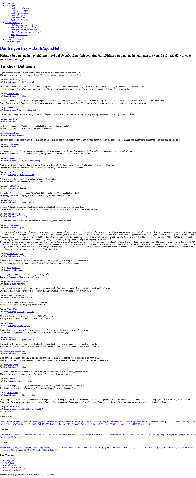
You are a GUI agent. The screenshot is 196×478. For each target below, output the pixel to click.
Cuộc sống (6, 435)
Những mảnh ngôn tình (15, 39)
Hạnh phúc (21, 96)
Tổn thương (30, 174)
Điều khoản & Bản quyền (16, 468)
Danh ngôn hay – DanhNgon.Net (29, 48)
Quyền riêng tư (11, 465)
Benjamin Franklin (24, 448)
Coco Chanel (12, 200)
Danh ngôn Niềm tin (19, 15)
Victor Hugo (12, 309)
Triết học (20, 135)
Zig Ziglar (52, 450)
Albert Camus (7, 448)
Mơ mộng (21, 284)
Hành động (30, 435)
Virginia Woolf (13, 214)
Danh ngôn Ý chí (18, 18)
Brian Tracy (40, 448)
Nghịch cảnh (30, 110)
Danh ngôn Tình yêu (19, 10)
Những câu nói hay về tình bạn (24, 30)
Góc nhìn (21, 395)
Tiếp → (8, 411)
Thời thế (30, 311)
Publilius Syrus (13, 186)
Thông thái (39, 161)
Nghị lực (20, 110)
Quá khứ (20, 82)
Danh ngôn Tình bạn (19, 13)
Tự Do (191, 435)
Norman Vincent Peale (16, 351)
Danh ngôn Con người (11, 422)
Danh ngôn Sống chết (138, 422)
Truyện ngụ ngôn (12, 42)
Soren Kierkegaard (15, 80)
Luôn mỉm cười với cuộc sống (148, 448)
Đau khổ (29, 381)
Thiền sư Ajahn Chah (13, 450)
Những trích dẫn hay (19, 34)
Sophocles (11, 379)
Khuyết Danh (13, 133)
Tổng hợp (144, 424)
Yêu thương (22, 256)
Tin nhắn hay (10, 37)
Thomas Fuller (13, 337)
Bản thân (12, 381)
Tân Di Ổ (29, 450)
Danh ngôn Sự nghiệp (160, 422)
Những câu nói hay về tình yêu (24, 25)
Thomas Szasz (13, 93)
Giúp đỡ (20, 228)
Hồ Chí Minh (72, 448)
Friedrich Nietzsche (15, 295)
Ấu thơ (11, 270)
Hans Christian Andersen (17, 281)
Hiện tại (30, 409)
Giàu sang (21, 311)
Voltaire (10, 107)
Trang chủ (9, 3)
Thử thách (31, 202)
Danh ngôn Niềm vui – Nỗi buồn (91, 422)
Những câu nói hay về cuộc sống (25, 27)
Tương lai (29, 82)
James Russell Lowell (16, 172)
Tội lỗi (27, 325)
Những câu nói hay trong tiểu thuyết (26, 32)
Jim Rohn (86, 448)
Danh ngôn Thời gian (17, 424)
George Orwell (13, 267)
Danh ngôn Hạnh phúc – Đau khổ (61, 422)
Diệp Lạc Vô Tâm (56, 448)
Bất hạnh (12, 82)
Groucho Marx (13, 406)
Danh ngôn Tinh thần (39, 424)
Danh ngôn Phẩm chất (117, 422)
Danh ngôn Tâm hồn (19, 20)
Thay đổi (144, 435)
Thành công (157, 435)
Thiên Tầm (12, 119)
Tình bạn (31, 339)
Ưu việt (29, 298)
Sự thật (134, 435)
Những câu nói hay (13, 22)
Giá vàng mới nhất (13, 470)
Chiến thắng (22, 216)
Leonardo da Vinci (15, 158)
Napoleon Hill (170, 448)
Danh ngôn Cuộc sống (20, 8)
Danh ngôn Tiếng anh (60, 424)
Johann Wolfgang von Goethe (106, 448)
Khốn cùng (21, 188)
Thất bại (169, 435)
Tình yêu (180, 435)
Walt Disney (12, 392)
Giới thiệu (9, 463)
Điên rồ (20, 161)
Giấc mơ (18, 435)
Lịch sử (20, 325)
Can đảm (21, 298)
